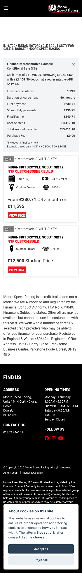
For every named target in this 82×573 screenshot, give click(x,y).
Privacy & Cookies (32, 472)
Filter (70, 24)
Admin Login (10, 472)
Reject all (41, 560)
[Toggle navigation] (6, 8)
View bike (17, 215)
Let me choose (33, 537)
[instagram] (54, 438)
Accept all (41, 549)
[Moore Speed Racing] (63, 8)
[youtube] (62, 438)
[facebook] (47, 438)
